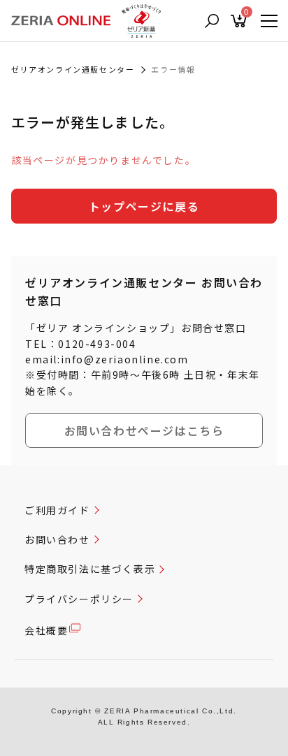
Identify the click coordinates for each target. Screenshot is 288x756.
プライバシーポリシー (79, 599)
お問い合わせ (57, 539)
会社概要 (46, 630)
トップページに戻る (144, 206)
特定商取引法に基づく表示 (89, 569)
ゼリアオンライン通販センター (72, 69)
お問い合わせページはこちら (144, 430)
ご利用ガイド (57, 510)
